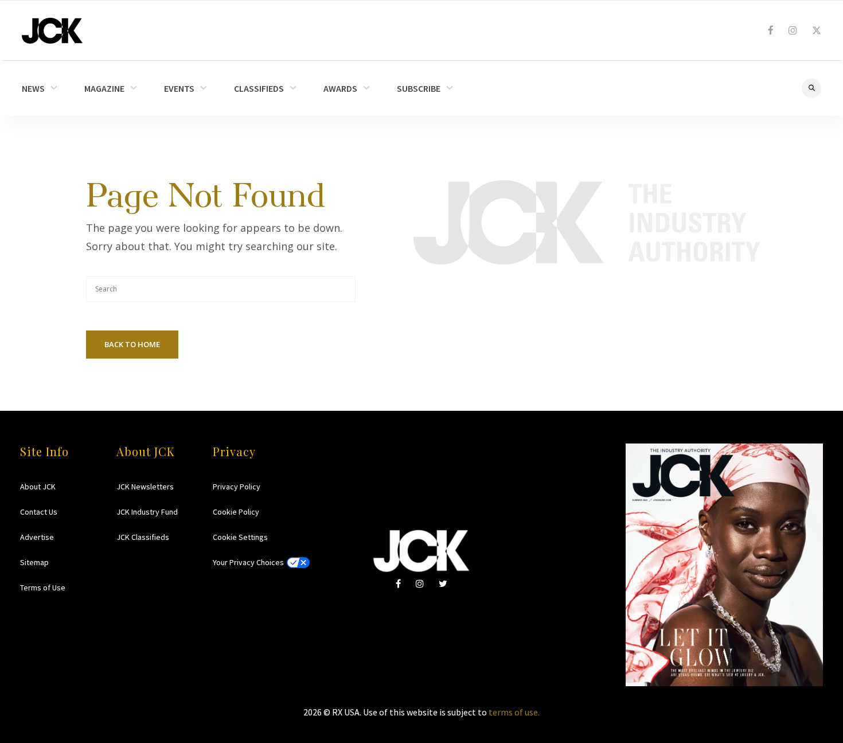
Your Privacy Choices (248, 562)
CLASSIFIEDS (259, 88)
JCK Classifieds (142, 537)
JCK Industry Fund (147, 512)
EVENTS (179, 88)
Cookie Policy (236, 512)
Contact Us (38, 512)
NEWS (33, 88)
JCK (52, 31)
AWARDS (340, 88)
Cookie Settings (240, 537)
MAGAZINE (104, 88)
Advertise (37, 537)
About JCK (38, 486)
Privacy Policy (236, 486)
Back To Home (132, 344)
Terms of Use (42, 587)
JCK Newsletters (145, 486)
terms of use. (514, 712)
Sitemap (34, 562)
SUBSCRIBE (418, 88)
